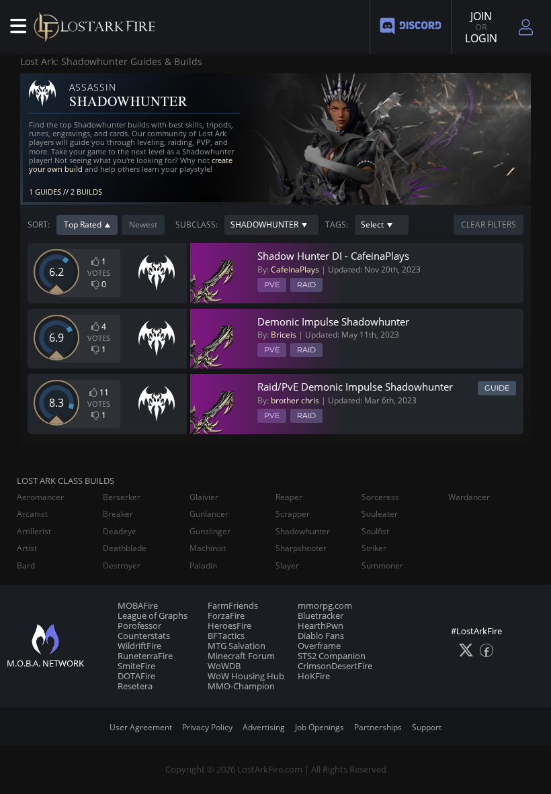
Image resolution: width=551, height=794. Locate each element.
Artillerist (34, 531)
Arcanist (32, 514)
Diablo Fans (321, 636)
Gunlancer (208, 514)
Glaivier (203, 497)
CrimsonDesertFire (335, 666)
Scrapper (293, 514)
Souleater (380, 514)
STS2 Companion (332, 656)
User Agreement (141, 727)
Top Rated (82, 224)
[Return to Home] (97, 27)
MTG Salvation (236, 646)
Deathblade (124, 548)
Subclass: (196, 225)
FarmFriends (233, 605)
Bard (26, 565)
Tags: (336, 225)
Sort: (39, 225)
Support (426, 727)
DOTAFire (136, 676)
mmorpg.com (325, 605)
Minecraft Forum (241, 656)
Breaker (118, 514)
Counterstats (144, 636)
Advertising (264, 727)
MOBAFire (138, 605)
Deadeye (119, 531)
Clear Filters (488, 224)
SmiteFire (136, 666)
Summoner (382, 565)
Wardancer (469, 497)
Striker (374, 548)
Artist (27, 548)
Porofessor (139, 625)
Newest (143, 224)
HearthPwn (320, 625)
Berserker (121, 497)
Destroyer (121, 565)
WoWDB (224, 666)
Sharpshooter (301, 548)
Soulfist (375, 531)
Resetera (135, 686)
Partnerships (378, 727)
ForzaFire (226, 615)
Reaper (289, 497)
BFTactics (226, 636)
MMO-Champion (241, 686)
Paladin (203, 565)
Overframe (319, 646)
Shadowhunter (303, 531)
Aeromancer (40, 497)
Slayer (287, 565)
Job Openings (319, 727)
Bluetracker (320, 615)
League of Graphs (152, 615)
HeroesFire (229, 625)
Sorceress (380, 497)
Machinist (207, 548)
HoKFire (314, 676)
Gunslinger (209, 531)
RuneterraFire (145, 656)
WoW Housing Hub (246, 676)
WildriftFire (139, 646)
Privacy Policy (207, 727)
